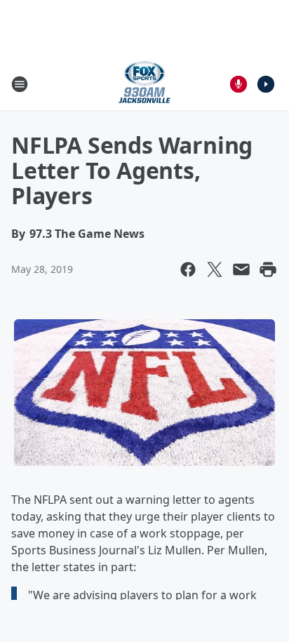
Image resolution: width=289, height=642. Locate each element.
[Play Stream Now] (265, 84)
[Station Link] (144, 84)
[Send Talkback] (238, 84)
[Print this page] (268, 269)
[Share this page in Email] (241, 269)
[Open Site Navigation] (19, 84)
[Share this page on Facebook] (188, 269)
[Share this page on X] (214, 269)
